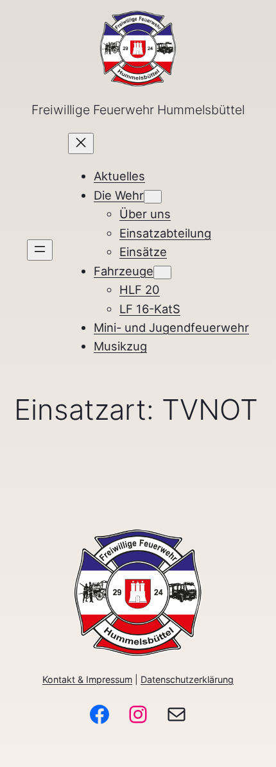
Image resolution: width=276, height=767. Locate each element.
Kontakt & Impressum (87, 679)
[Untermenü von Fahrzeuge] (162, 272)
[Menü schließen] (81, 143)
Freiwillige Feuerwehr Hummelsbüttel (138, 109)
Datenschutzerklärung (187, 679)
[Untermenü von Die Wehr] (153, 196)
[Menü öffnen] (40, 250)
